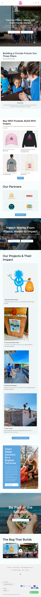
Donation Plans (14, 241)
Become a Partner (20, 214)
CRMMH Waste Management (10, 485)
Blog (23, 570)
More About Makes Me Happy (9, 58)
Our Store (9, 567)
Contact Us (27, 570)
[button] (2, 3)
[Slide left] (18, 111)
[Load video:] (20, 550)
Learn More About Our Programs (20, 438)
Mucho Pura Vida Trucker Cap (8, 149)
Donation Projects (16, 567)
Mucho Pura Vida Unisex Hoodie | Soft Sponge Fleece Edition (28, 150)
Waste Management (27, 32)
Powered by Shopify (16, 594)
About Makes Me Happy (16, 570)
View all (20, 178)
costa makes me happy (9, 594)
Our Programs (14, 32)
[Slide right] (23, 111)
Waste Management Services (27, 567)
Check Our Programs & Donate (20, 520)
